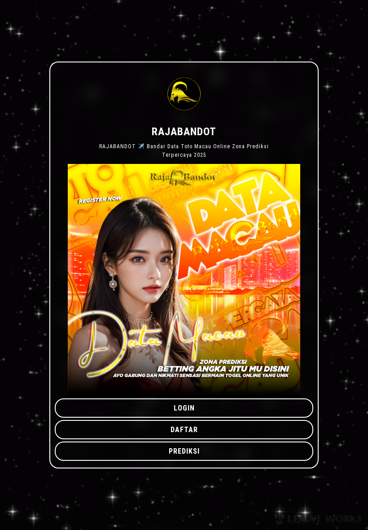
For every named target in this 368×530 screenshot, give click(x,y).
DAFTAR (184, 429)
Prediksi (184, 451)
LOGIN (184, 408)
